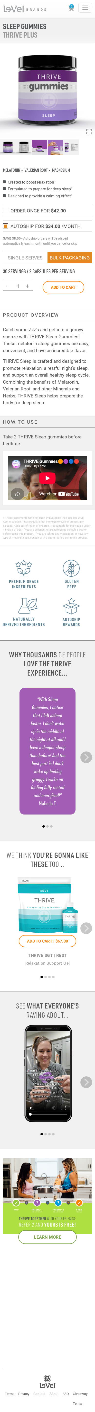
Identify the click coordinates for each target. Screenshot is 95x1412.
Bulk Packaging (70, 257)
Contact (39, 1393)
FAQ (66, 1393)
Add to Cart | (47, 941)
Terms (9, 1393)
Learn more (47, 1237)
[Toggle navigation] (85, 8)
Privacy (23, 1393)
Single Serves (25, 257)
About (54, 1393)
